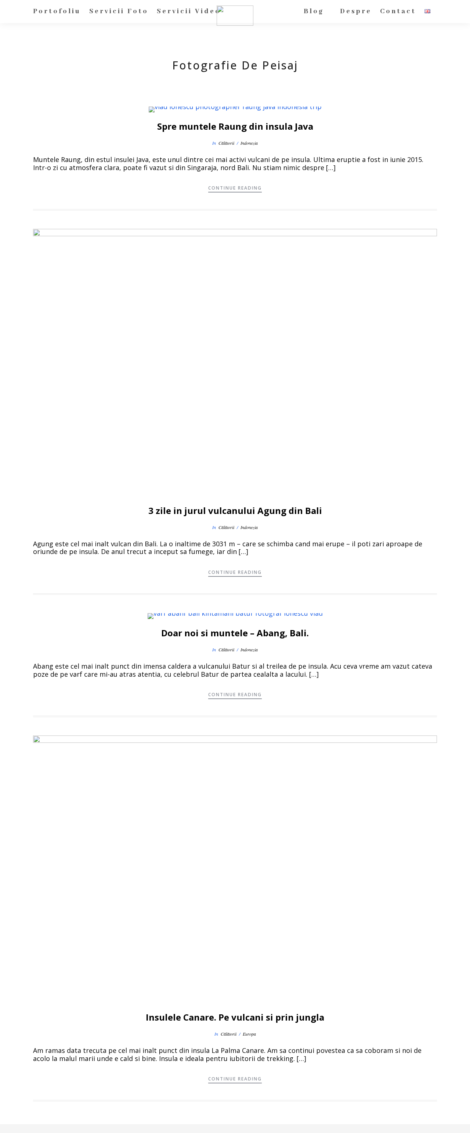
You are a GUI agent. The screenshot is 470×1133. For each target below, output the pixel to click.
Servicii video (189, 11)
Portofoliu (57, 11)
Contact (398, 11)
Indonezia (249, 143)
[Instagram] (277, 1127)
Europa (249, 1034)
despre (356, 11)
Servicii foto (118, 11)
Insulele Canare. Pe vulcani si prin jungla (235, 1017)
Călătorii (226, 143)
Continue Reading (235, 188)
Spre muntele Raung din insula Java (235, 126)
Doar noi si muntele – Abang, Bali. (235, 633)
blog (314, 11)
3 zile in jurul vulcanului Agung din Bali (235, 510)
